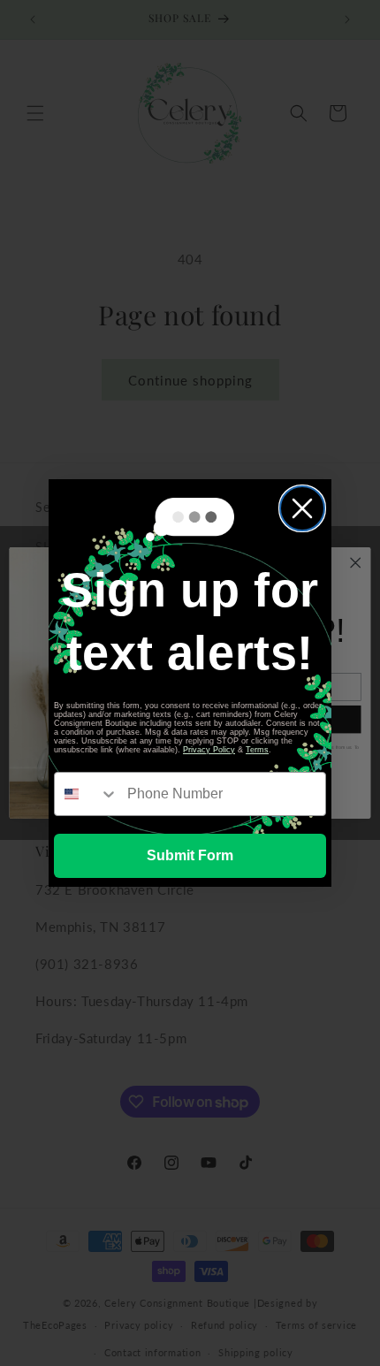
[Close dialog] (302, 508)
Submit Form (190, 855)
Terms (257, 749)
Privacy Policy (209, 749)
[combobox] (86, 794)
